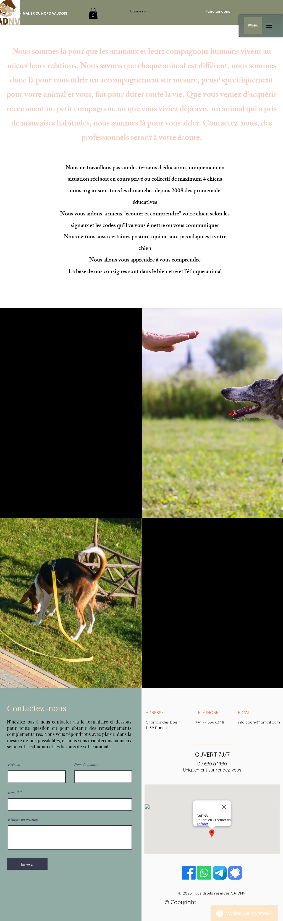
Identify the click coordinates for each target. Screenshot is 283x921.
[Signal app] (235, 873)
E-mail (13, 792)
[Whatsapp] (204, 873)
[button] (93, 13)
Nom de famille (86, 764)
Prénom (14, 764)
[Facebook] (189, 873)
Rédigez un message (23, 819)
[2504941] (220, 873)
